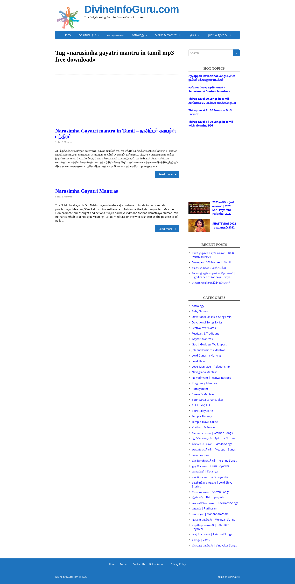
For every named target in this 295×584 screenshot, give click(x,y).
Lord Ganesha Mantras (206, 355)
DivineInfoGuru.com (131, 9)
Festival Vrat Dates (204, 328)
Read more (165, 174)
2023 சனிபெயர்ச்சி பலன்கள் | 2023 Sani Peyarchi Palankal (223, 208)
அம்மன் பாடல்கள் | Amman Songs (212, 433)
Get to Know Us (157, 564)
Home (68, 35)
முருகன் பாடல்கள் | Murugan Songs (213, 519)
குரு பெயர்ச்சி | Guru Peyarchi (210, 466)
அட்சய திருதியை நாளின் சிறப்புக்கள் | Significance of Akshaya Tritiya (214, 275)
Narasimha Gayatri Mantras (86, 191)
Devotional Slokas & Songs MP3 (212, 317)
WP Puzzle (234, 576)
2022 (228, 214)
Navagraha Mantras (204, 372)
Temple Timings (202, 416)
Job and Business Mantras (208, 350)
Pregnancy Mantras (204, 383)
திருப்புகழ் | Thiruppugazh (208, 497)
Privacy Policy (178, 564)
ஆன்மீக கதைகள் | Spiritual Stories (213, 438)
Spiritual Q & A (201, 405)
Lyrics (192, 35)
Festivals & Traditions (205, 333)
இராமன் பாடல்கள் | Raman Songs (212, 444)
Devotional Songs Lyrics (207, 322)
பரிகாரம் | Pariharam (204, 508)
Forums (124, 564)
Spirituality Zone (217, 35)
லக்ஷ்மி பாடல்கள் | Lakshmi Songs (212, 534)
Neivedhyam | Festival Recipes (211, 378)
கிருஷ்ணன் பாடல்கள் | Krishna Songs (214, 460)
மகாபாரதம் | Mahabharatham (210, 514)
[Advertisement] (117, 104)
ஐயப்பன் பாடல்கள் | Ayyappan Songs (214, 449)
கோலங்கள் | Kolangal (205, 471)
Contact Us (139, 564)
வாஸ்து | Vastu (201, 540)
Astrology (138, 35)
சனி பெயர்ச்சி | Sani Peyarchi (210, 477)
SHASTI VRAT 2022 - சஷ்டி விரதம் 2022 (224, 225)
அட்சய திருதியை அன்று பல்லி (209, 268)
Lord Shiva (198, 361)
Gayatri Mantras (202, 339)
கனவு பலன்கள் (115, 35)
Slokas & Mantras (166, 35)
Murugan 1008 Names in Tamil (211, 262)
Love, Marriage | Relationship (211, 366)
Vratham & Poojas (203, 427)
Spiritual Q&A (87, 35)
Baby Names (200, 311)
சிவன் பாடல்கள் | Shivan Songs (210, 492)
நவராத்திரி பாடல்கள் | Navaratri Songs (215, 503)
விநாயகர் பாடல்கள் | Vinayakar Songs (214, 545)
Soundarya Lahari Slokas (207, 400)
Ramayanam (200, 389)
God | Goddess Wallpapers (209, 344)
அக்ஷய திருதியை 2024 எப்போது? (211, 282)
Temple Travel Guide (205, 422)
